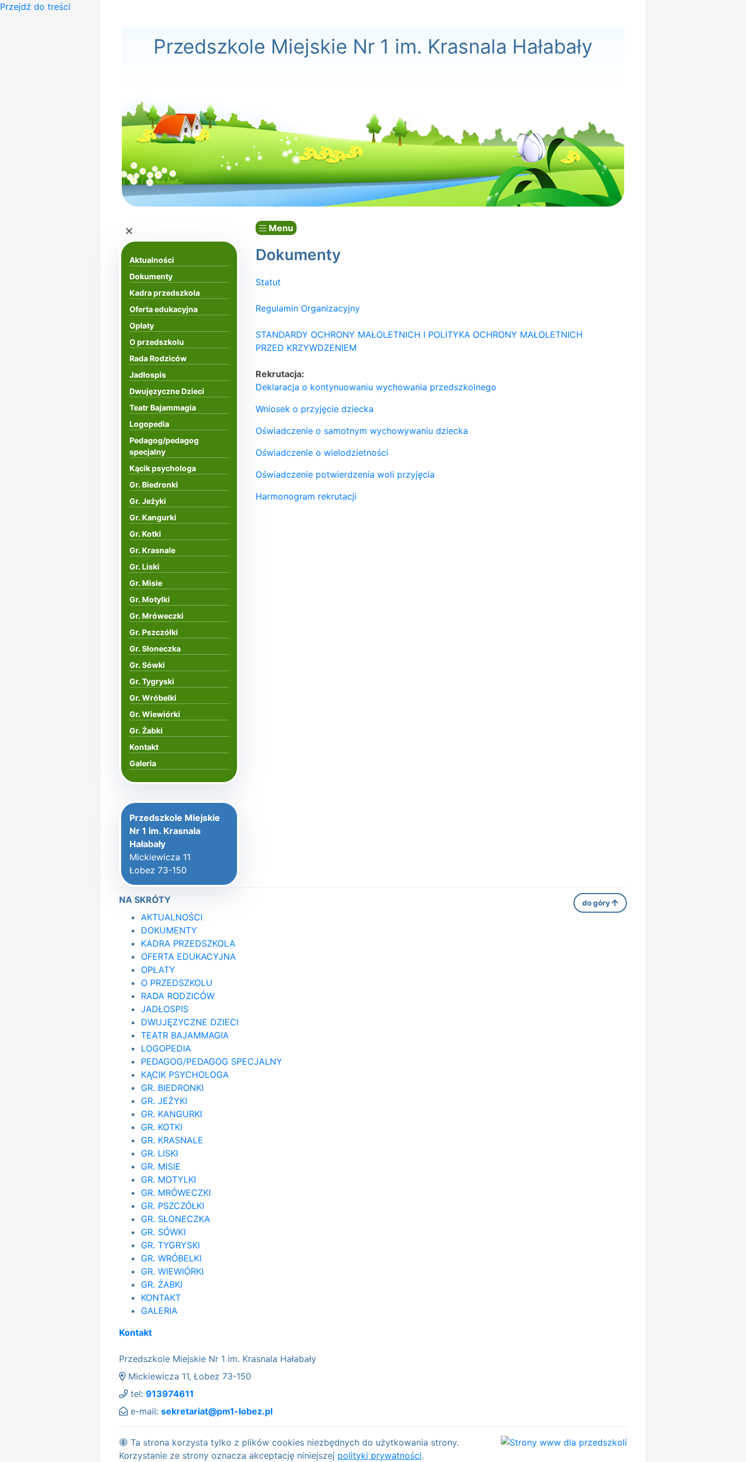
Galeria (142, 763)
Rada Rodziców (158, 358)
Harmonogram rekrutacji (306, 496)
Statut (268, 282)
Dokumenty (151, 276)
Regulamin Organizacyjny (308, 308)
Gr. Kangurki (152, 517)
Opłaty (141, 325)
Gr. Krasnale (152, 550)
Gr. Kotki (145, 533)
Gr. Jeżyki (147, 501)
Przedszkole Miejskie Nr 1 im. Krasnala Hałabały (373, 46)
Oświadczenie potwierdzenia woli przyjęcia (345, 474)
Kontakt (143, 746)
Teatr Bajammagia (162, 407)
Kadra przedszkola (164, 292)
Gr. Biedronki (153, 484)
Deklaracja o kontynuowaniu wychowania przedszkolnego (376, 386)
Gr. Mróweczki (156, 615)
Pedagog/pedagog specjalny (164, 446)
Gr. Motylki (149, 599)
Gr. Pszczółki (153, 632)
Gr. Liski (144, 566)
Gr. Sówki (147, 665)
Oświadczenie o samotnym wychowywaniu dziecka (362, 430)
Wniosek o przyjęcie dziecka (315, 408)
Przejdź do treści (35, 6)
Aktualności (151, 260)
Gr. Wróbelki (152, 697)
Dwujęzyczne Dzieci (166, 391)
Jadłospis (147, 374)
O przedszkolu (156, 342)
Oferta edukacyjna (163, 309)
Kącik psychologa (162, 468)
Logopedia (149, 423)
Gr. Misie (145, 583)
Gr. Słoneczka (155, 648)
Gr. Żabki (146, 730)
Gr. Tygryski (151, 681)
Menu (280, 227)
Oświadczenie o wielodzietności (322, 452)
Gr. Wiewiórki (154, 714)
